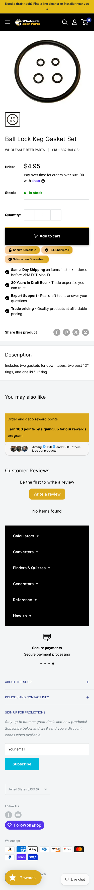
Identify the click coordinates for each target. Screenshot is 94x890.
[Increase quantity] (56, 214)
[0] (85, 22)
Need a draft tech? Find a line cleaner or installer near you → (47, 6)
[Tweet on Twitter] (75, 332)
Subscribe (22, 764)
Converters (24, 551)
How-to (20, 615)
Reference (23, 599)
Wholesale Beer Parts (25, 150)
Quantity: (13, 215)
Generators (24, 583)
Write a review (47, 494)
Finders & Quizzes (30, 567)
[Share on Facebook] (56, 332)
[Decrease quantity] (29, 214)
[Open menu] (7, 21)
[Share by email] (85, 332)
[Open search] (65, 22)
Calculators (24, 536)
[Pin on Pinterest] (66, 332)
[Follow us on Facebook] (8, 814)
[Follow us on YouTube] (18, 814)
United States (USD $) (23, 789)
